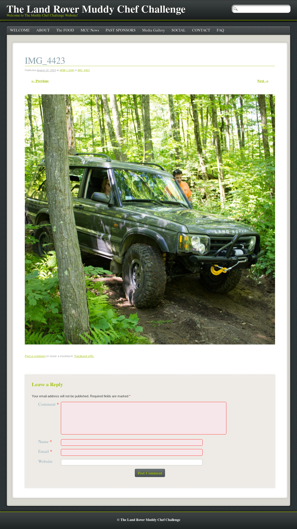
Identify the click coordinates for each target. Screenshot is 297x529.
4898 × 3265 (67, 70)
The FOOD (65, 30)
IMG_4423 (84, 70)
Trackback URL (84, 356)
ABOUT (43, 30)
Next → (263, 80)
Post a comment (35, 356)
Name (45, 441)
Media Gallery (153, 30)
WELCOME (20, 30)
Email (45, 451)
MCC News (90, 30)
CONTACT (201, 30)
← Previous (39, 80)
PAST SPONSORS (121, 30)
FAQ (220, 30)
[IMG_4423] (150, 348)
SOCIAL (179, 30)
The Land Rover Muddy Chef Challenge (96, 8)
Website (45, 461)
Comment (48, 404)
